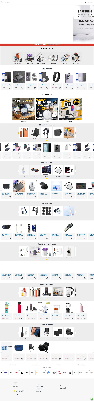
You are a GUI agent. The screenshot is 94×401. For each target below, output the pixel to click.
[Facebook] (13, 394)
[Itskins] (26, 372)
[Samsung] (85, 372)
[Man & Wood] (74, 372)
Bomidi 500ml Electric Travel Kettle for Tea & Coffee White (55, 315)
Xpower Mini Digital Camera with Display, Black (30, 275)
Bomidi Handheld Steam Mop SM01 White (56, 275)
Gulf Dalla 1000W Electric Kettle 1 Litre (44, 315)
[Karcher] (80, 372)
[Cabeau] (37, 372)
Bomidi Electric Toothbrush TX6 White (30, 235)
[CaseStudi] (42, 372)
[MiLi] (20, 372)
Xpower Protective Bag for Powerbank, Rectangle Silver (44, 355)
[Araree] (4, 372)
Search (60, 383)
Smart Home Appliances (47, 244)
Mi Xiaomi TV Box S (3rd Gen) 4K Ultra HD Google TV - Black (6, 275)
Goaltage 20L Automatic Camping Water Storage (56, 355)
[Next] (12, 151)
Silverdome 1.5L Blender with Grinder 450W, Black (69, 315)
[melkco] (15, 372)
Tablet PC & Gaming (39, 386)
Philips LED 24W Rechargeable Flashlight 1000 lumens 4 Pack (81, 355)
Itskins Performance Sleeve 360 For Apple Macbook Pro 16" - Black (81, 194)
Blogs (60, 385)
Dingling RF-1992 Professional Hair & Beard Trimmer (6, 235)
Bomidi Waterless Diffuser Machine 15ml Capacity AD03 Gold (69, 275)
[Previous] (18, 133)
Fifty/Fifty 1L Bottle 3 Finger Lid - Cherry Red (18, 315)
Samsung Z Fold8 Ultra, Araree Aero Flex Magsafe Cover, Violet (47, 154)
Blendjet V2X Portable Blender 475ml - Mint (5, 315)
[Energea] (53, 372)
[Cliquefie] (47, 372)
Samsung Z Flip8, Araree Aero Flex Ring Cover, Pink (66, 154)
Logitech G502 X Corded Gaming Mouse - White (6, 194)
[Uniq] (90, 372)
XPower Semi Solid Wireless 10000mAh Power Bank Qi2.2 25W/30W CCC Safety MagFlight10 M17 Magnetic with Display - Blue (57, 154)
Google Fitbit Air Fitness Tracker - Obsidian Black (44, 85)
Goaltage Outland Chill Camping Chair (5, 355)
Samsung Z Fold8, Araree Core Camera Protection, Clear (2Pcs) (56, 85)
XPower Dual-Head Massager (18, 235)
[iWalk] (31, 372)
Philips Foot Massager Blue (80, 235)
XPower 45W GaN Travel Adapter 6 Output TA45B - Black (31, 355)
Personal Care (47, 203)
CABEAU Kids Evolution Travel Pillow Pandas (68, 355)
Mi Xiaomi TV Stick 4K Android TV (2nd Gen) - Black (43, 275)
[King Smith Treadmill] (69, 372)
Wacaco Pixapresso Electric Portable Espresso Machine (30, 315)
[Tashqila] (3, 2)
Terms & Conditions (62, 388)
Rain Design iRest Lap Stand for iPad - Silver (68, 194)
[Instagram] (15, 394)
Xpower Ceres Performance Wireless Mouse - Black (18, 194)
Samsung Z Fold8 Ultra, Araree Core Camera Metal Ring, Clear (81, 85)
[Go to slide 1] (46, 140)
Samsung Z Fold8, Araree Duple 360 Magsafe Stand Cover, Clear (7, 154)
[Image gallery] (17, 57)
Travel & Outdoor (47, 324)
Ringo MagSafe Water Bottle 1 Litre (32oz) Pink (81, 315)
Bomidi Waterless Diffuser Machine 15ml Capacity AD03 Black (81, 275)
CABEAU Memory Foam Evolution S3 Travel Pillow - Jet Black (19, 355)
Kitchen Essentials (47, 284)
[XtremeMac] (10, 372)
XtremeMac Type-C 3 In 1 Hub (43, 194)
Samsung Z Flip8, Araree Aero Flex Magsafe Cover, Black (31, 85)
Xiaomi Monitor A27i (30, 193)
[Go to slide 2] (47, 140)
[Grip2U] (58, 372)
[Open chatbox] (91, 399)
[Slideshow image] (47, 24)
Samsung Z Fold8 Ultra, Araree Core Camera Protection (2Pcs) (27, 154)
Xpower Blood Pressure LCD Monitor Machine (68, 235)
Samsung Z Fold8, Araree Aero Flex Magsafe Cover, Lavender (69, 85)
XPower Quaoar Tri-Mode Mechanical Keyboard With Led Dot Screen (56, 194)
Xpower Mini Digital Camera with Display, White (18, 275)
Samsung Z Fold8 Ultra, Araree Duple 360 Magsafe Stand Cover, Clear (19, 85)
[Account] (85, 2)
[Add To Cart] (10, 88)
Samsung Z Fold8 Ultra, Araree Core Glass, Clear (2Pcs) (6, 85)
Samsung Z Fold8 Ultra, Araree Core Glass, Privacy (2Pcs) (17, 154)
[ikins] (63, 372)
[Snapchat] (17, 394)
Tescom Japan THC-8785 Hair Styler (56, 235)
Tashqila (16, 399)
